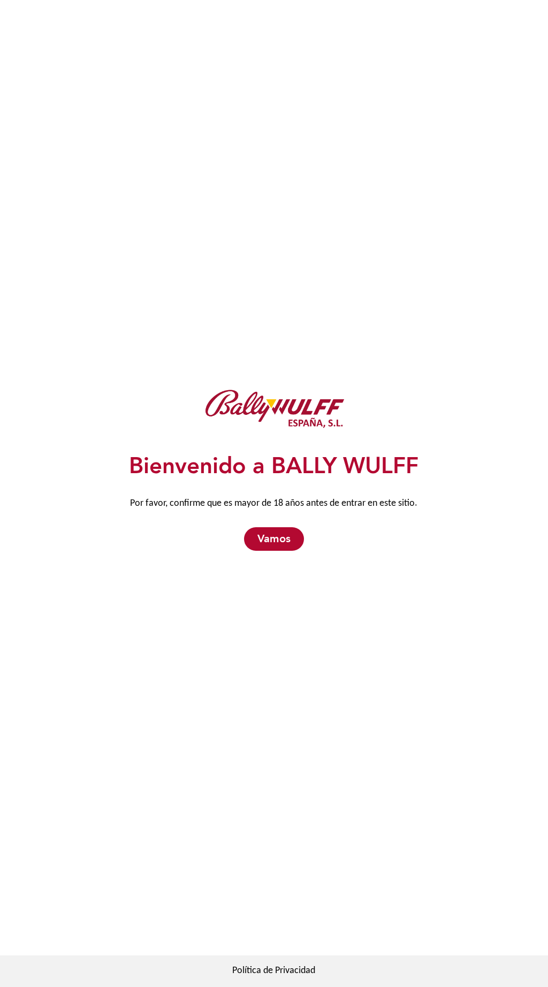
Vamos (274, 539)
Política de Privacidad (273, 971)
